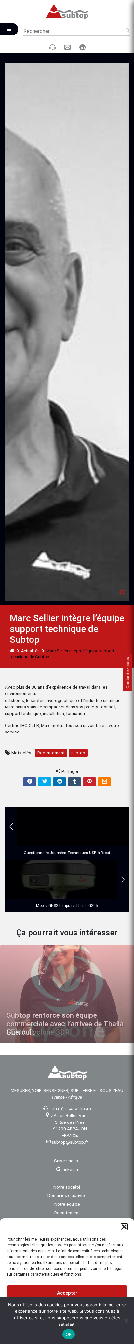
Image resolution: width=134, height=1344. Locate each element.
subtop (78, 752)
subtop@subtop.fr (70, 1142)
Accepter (67, 1293)
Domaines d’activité (67, 1195)
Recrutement (67, 1212)
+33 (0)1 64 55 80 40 (70, 1108)
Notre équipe (67, 1204)
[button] (124, 1226)
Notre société (67, 1186)
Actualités (30, 650)
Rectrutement (51, 752)
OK (69, 1334)
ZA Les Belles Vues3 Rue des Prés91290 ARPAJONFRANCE (70, 1125)
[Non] (126, 1320)
